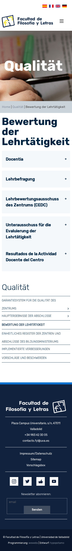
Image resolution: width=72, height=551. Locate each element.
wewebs (33, 543)
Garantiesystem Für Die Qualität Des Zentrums (29, 302)
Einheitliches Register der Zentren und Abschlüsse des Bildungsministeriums (31, 335)
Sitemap (36, 459)
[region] (36, 66)
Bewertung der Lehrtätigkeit (23, 325)
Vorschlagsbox (35, 465)
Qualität (17, 107)
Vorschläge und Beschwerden (24, 358)
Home (6, 107)
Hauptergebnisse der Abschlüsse (26, 316)
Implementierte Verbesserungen (26, 349)
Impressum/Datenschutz (36, 453)
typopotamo (57, 543)
